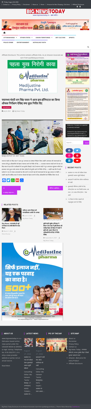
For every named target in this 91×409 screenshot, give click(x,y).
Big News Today (19, 111)
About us (35, 4)
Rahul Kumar (6, 234)
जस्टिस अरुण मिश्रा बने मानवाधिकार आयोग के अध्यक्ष (31, 211)
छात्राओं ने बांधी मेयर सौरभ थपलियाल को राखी (78, 180)
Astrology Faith (39, 42)
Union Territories (43, 38)
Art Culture (60, 38)
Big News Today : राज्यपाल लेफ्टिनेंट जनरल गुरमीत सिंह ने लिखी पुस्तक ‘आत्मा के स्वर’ (79, 352)
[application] (77, 130)
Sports (71, 38)
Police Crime (8, 42)
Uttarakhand (9, 38)
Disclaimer (26, 4)
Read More (6, 366)
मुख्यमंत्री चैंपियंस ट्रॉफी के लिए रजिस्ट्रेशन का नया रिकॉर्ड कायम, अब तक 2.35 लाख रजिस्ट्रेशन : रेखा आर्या (78, 190)
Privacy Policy (16, 4)
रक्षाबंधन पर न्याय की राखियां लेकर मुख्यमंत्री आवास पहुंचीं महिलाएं (77, 173)
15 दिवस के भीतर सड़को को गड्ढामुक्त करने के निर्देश (76, 200)
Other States (25, 38)
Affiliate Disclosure (78, 4)
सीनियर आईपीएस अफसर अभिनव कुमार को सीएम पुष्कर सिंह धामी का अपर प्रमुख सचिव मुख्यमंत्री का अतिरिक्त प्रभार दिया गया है (56, 188)
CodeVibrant (75, 407)
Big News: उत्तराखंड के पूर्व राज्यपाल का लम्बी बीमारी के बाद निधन (11, 226)
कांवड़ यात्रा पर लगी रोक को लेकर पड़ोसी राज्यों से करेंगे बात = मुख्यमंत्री (11, 192)
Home (42, 4)
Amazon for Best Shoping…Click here (58, 4)
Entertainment (23, 42)
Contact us (6, 4)
